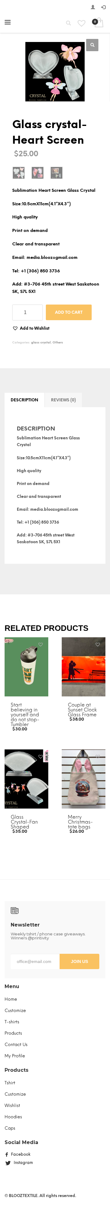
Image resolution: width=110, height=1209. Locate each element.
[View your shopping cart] (98, 23)
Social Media (21, 1142)
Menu (12, 986)
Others (58, 342)
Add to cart (68, 312)
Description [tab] (24, 400)
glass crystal (41, 342)
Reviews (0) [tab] (63, 400)
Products (16, 1070)
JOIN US (79, 961)
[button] (92, 45)
